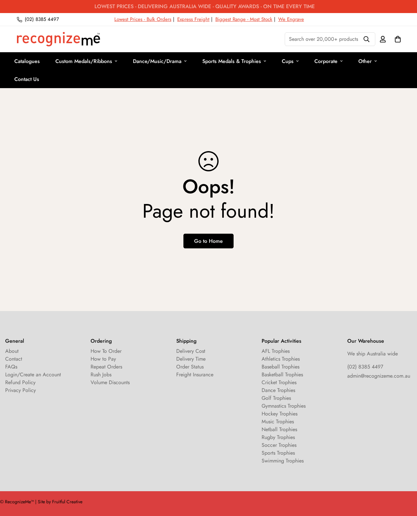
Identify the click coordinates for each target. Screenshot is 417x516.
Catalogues (27, 61)
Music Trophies (278, 421)
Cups (288, 61)
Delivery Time (191, 359)
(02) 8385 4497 (365, 366)
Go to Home (208, 241)
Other (365, 61)
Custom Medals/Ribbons (83, 61)
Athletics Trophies (281, 359)
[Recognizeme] (58, 39)
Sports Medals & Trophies (231, 61)
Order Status (190, 366)
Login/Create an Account (33, 374)
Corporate (326, 61)
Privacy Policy (20, 390)
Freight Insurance (194, 374)
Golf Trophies (276, 398)
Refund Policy (20, 382)
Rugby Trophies (278, 437)
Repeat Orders (106, 366)
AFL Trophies (276, 351)
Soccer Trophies (279, 445)
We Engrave (291, 19)
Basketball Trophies (282, 374)
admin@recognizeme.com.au (378, 376)
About (12, 351)
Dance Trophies (278, 390)
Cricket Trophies (279, 382)
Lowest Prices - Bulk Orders (142, 19)
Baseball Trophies (280, 366)
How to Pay (103, 359)
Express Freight (193, 19)
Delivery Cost (190, 351)
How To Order (106, 351)
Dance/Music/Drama (157, 61)
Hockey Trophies (279, 413)
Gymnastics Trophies (284, 406)
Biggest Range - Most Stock (243, 19)
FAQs (11, 366)
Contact (13, 359)
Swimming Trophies (283, 460)
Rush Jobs (101, 374)
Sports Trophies (278, 453)
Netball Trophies (279, 429)
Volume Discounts (110, 382)
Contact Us (26, 79)
